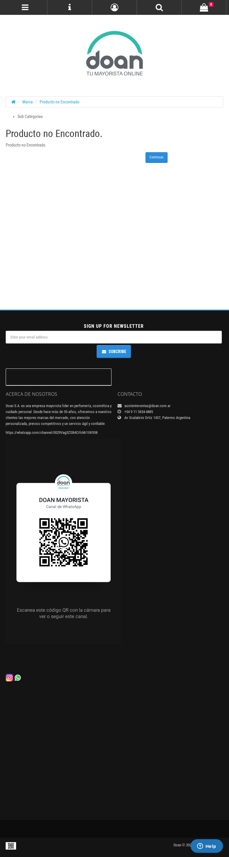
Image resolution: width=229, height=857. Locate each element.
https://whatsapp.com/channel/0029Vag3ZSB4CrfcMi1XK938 (52, 432)
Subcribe (117, 351)
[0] (204, 8)
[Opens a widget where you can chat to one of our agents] (206, 846)
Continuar (156, 157)
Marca (27, 102)
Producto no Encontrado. (60, 102)
